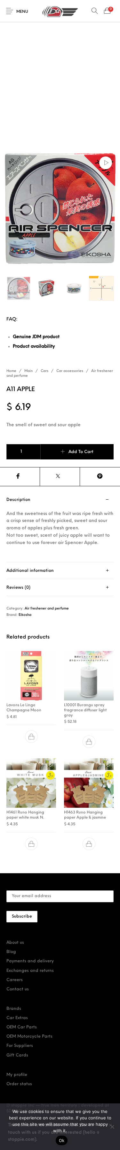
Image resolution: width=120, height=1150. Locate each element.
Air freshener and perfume (47, 608)
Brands (13, 1009)
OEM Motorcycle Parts (29, 1036)
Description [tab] (18, 500)
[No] (112, 1127)
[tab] (60, 527)
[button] (31, 736)
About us (15, 943)
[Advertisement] (60, 85)
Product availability (34, 346)
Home (11, 371)
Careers (14, 980)
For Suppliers (19, 1046)
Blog (11, 952)
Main (28, 371)
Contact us (17, 989)
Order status (19, 1084)
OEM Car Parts (21, 1027)
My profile (16, 1075)
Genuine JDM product (36, 337)
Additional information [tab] (30, 571)
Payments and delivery (30, 961)
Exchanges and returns (30, 971)
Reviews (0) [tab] (18, 588)
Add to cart (80, 452)
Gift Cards (17, 1055)
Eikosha (25, 615)
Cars (44, 371)
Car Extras (17, 1018)
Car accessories (69, 371)
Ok (62, 1140)
